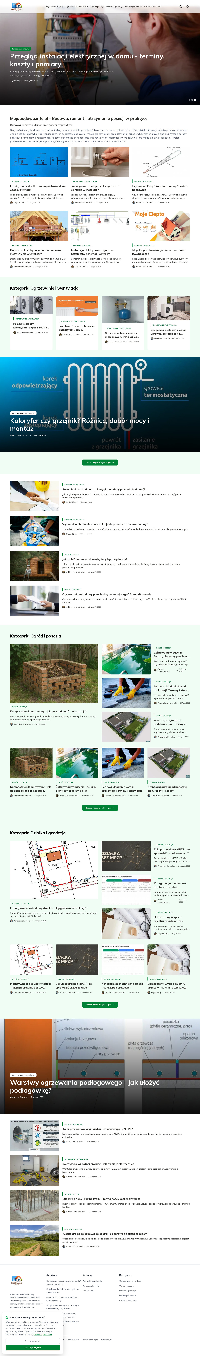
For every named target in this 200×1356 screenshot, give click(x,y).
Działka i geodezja (114, 6)
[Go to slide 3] (195, 100)
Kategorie (125, 1275)
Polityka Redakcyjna (90, 1340)
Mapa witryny (106, 1340)
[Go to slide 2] (192, 100)
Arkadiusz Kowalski (18, 1097)
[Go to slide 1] (189, 100)
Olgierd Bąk (15, 80)
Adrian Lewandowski (19, 435)
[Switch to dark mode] (187, 6)
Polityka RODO (73, 1340)
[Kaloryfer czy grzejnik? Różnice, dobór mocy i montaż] (100, 404)
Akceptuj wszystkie (32, 1347)
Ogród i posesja (97, 6)
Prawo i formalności (153, 6)
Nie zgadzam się (32, 1341)
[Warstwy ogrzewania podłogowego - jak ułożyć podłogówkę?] (100, 1066)
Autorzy (88, 1275)
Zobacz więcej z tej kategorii (98, 462)
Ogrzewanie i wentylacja (77, 6)
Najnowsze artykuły (54, 6)
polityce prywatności (42, 1334)
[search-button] (180, 6)
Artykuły (51, 1275)
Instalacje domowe (133, 6)
